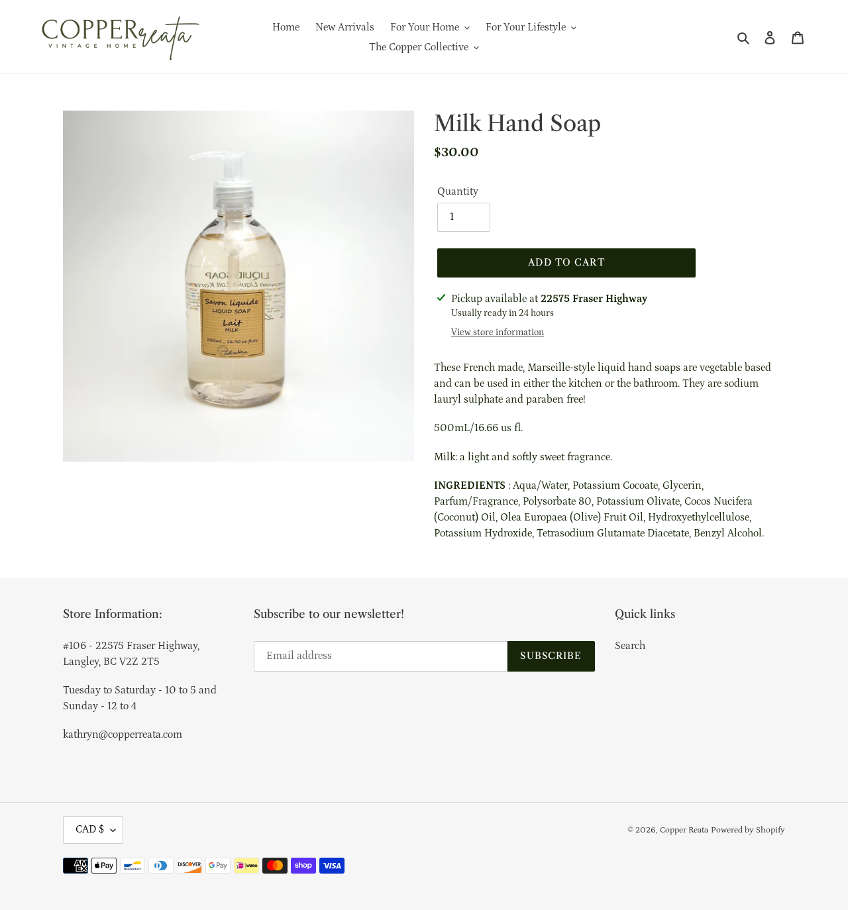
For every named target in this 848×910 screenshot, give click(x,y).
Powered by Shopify (748, 830)
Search (630, 646)
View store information (497, 332)
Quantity (457, 191)
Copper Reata (684, 830)
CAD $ (90, 829)
